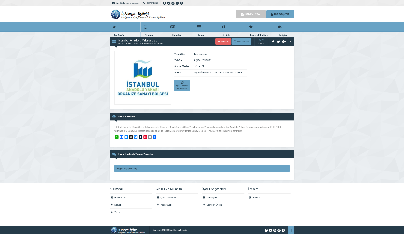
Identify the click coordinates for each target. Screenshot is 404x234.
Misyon (118, 205)
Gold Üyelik (212, 197)
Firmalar (121, 43)
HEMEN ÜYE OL (253, 14)
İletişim (256, 197)
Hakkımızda (120, 197)
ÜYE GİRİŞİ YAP (282, 14)
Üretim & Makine (134, 43)
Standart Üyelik (214, 205)
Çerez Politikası (168, 197)
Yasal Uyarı (166, 205)
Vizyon (117, 212)
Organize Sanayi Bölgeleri (153, 43)
